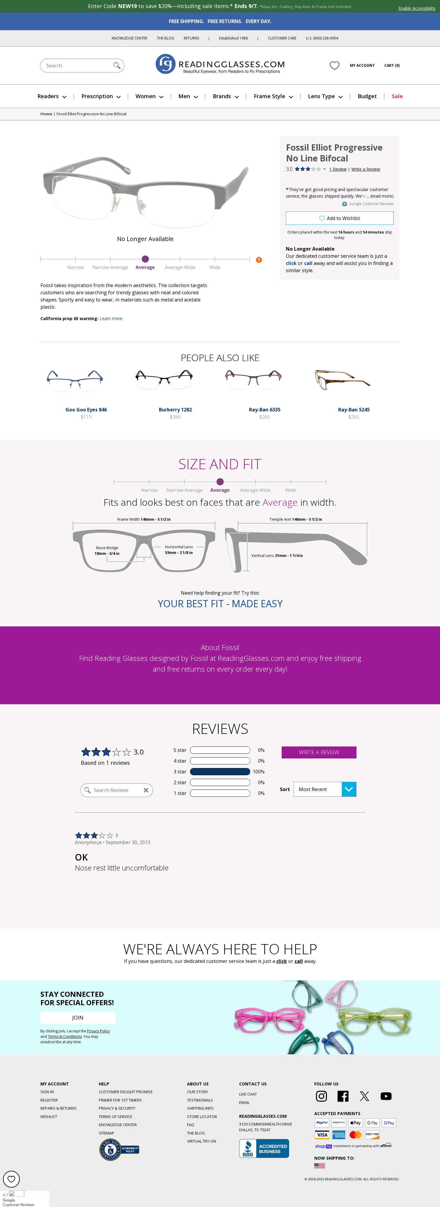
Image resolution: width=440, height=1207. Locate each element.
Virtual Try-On (201, 1141)
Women (146, 96)
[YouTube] (386, 1102)
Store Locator (202, 1116)
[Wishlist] (334, 65)
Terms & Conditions (65, 1036)
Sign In (47, 1091)
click (281, 961)
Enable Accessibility (417, 8)
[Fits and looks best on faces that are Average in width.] (145, 268)
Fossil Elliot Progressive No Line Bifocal (91, 114)
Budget (367, 96)
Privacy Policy (98, 1031)
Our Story (197, 1091)
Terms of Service (115, 1116)
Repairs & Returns (58, 1108)
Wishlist (48, 1116)
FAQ (190, 1124)
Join (78, 1017)
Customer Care (282, 38)
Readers (48, 96)
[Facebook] (343, 1102)
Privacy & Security (117, 1108)
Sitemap (106, 1133)
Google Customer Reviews (371, 203)
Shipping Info (200, 1108)
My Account (362, 65)
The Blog (165, 38)
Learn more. (111, 318)
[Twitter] (364, 1102)
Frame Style (269, 96)
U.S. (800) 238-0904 (322, 38)
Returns (191, 38)
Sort (285, 789)
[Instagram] (321, 1102)
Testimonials (200, 1100)
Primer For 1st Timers (120, 1100)
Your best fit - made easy (220, 603)
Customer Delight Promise (126, 1091)
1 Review (338, 169)
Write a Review (365, 169)
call (308, 263)
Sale (397, 96)
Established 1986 (233, 38)
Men (184, 96)
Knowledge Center (129, 38)
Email (244, 1102)
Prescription (97, 96)
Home (46, 114)
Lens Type (321, 96)
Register (49, 1100)
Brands (222, 96)
